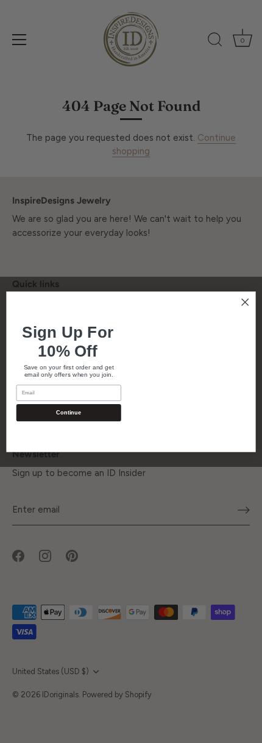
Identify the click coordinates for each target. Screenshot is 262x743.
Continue (68, 413)
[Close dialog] (245, 302)
